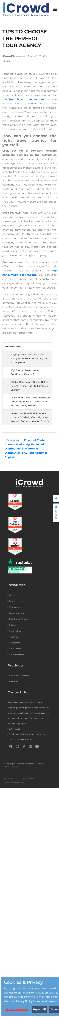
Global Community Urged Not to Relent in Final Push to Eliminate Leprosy (29, 386)
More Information (17, 1009)
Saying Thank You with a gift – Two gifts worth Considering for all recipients (29, 358)
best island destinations (26, 99)
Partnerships (15, 631)
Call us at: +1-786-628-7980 (21, 739)
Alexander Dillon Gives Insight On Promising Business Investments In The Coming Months (30, 401)
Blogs (11, 601)
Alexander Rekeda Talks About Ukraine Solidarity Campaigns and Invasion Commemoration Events (30, 417)
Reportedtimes (38, 452)
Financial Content (36, 440)
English (10, 457)
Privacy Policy (10, 778)
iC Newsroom (16, 607)
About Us (13, 637)
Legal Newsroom (17, 613)
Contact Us (14, 643)
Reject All (39, 1009)
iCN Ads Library (16, 654)
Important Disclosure (14, 782)
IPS (24, 452)
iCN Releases (15, 649)
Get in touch (14, 729)
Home (12, 595)
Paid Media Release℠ (19, 675)
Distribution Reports (19, 619)
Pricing (12, 625)
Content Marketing (17, 444)
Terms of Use (28, 778)
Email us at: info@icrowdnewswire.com (27, 734)
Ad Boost (13, 681)
